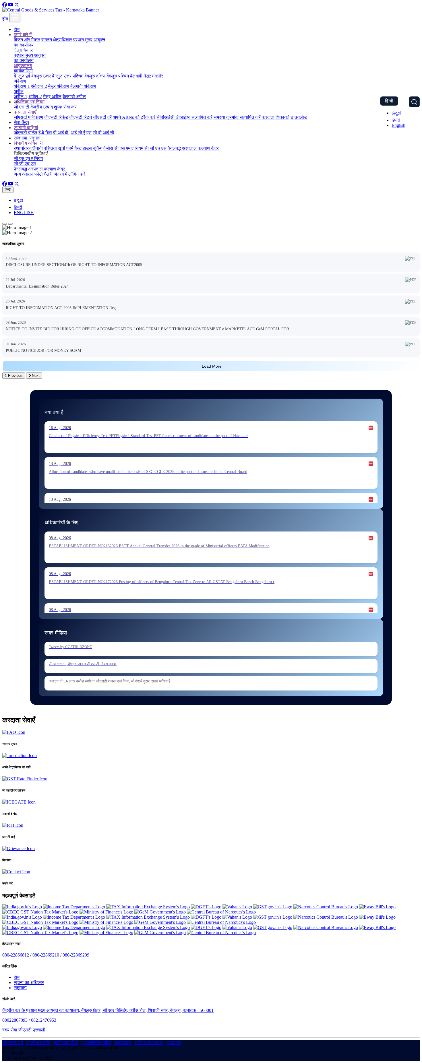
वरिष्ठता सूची (54, 148)
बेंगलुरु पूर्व (22, 75)
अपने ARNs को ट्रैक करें (134, 117)
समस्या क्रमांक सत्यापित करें (237, 117)
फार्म (69, 148)
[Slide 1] (4, 224)
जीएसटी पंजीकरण (28, 117)
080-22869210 (45, 955)
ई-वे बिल (45, 132)
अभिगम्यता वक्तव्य (148, 1042)
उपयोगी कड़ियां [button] (26, 127)
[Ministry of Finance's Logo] (106, 911)
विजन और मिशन (27, 39)
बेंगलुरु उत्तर (41, 75)
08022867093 (15, 1020)
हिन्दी (389, 100)
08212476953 (43, 1020)
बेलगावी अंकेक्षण (83, 86)
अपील (19, 91)
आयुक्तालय (23, 65)
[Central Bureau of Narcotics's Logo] (221, 911)
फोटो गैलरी (43, 174)
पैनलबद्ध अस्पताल (182, 148)
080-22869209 (76, 955)
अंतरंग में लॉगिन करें (69, 174)
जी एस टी (21, 106)
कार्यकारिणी (23, 70)
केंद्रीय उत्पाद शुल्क (46, 106)
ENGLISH (24, 212)
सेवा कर (70, 106)
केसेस (108, 148)
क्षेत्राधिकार (62, 39)
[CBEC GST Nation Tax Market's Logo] (40, 911)
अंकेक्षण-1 (22, 86)
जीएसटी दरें (102, 117)
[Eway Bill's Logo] (377, 906)
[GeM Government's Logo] (160, 911)
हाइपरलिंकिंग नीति (96, 1042)
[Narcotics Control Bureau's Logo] (325, 906)
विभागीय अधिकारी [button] (28, 143)
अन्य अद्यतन (23, 174)
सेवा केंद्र (21, 122)
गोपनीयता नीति (38, 1042)
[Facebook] (4, 4)
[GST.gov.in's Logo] (272, 906)
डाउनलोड (299, 117)
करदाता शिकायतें (275, 117)
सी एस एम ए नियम (128, 148)
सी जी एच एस (155, 148)
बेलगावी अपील (74, 96)
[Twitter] (16, 4)
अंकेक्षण (20, 81)
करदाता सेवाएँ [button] (25, 112)
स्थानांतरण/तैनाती (28, 148)
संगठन (46, 39)
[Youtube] (10, 4)
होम (5, 18)
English (398, 125)
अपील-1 (20, 96)
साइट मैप (174, 1042)
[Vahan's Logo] (237, 906)
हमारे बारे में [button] (23, 34)
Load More (212, 366)
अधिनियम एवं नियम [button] (29, 101)
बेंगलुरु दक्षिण (94, 75)
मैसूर (147, 75)
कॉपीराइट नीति (66, 1042)
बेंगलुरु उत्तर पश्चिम (67, 75)
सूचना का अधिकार (29, 982)
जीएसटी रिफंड (56, 117)
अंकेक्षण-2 (39, 86)
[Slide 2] (10, 224)
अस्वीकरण (122, 1042)
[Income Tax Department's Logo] (74, 906)
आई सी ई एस (81, 132)
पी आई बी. (61, 132)
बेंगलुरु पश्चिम (118, 75)
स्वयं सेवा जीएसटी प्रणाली (23, 1029)
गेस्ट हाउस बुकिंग (88, 148)
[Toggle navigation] (15, 17)
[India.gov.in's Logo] (22, 906)
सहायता (20, 987)
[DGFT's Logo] (206, 906)
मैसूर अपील (52, 96)
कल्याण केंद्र (208, 148)
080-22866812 (15, 955)
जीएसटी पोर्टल (25, 132)
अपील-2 (35, 96)
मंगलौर (157, 75)
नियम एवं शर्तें (12, 1042)
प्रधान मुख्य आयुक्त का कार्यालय (30, 58)
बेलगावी (136, 75)
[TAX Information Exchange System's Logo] (148, 906)
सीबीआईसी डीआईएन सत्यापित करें (184, 117)
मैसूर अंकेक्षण (58, 86)
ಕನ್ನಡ (396, 112)
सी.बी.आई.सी (103, 132)
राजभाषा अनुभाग (27, 137)
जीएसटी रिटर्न (80, 117)
